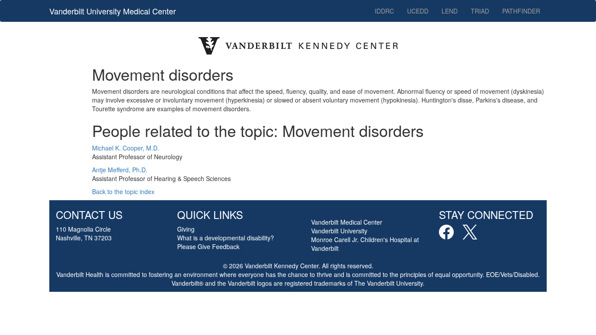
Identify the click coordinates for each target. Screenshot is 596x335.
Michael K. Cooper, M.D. (125, 148)
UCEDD (417, 11)
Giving (186, 229)
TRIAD (480, 11)
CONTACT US (89, 214)
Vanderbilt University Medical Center (112, 11)
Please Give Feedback (208, 246)
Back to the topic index (123, 191)
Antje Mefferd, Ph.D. (119, 169)
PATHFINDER (521, 11)
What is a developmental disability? (225, 237)
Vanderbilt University (339, 230)
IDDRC (384, 11)
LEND (450, 11)
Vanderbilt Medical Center (346, 222)
